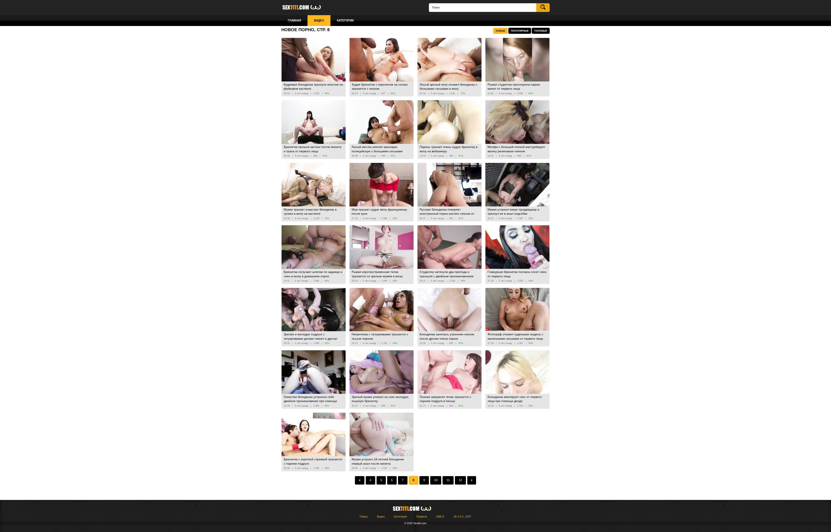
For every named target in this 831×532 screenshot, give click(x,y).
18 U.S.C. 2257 (462, 516)
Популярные (519, 30)
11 (447, 480)
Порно (364, 516)
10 (435, 480)
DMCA (440, 516)
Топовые (540, 30)
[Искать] (543, 7)
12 (460, 480)
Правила (421, 516)
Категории (400, 516)
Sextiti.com (305, 7)
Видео (381, 516)
